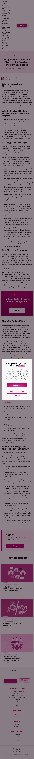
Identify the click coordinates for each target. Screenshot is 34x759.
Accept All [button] (17, 385)
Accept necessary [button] (17, 391)
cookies (21, 366)
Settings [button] (17, 395)
